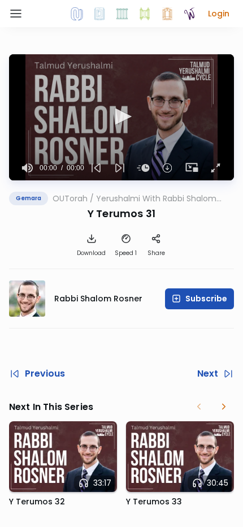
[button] (218, 13)
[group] (28, 167)
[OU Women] (190, 14)
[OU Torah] (77, 14)
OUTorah (70, 198)
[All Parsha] (145, 14)
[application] (121, 117)
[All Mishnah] (99, 14)
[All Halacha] (122, 14)
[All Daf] (167, 14)
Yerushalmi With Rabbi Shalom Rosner (156, 198)
